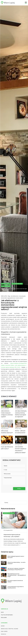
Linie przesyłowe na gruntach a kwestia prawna (15, 587)
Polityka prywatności (7, 614)
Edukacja (3, 634)
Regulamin (4, 617)
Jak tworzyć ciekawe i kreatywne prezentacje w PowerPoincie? (15, 569)
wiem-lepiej (6, 283)
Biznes (2, 626)
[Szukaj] (2, 502)
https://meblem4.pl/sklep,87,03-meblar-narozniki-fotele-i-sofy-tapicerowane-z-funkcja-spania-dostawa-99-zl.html (14, 365)
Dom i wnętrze (6, 286)
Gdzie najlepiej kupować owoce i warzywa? (15, 557)
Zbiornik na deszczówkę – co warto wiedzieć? (16, 563)
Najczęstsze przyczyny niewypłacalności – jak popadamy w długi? (16, 575)
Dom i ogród (4, 631)
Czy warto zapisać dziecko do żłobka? (15, 581)
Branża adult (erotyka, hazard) (9, 628)
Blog (2, 612)
